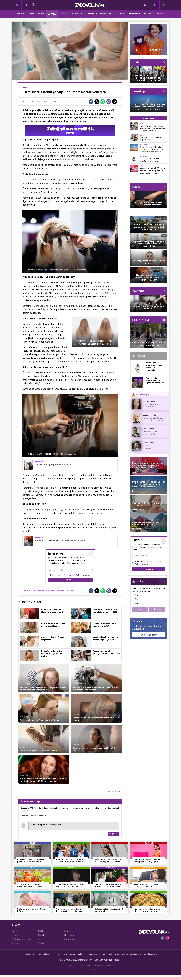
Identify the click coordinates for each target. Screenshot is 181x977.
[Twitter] (96, 101)
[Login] (145, 5)
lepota (53, 590)
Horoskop (76, 13)
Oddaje (160, 13)
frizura (74, 590)
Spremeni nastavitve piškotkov (104, 954)
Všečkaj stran (150, 634)
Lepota (52, 13)
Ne (136, 599)
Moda (41, 13)
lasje (47, 590)
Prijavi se (70, 580)
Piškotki (82, 954)
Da (136, 595)
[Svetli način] (154, 5)
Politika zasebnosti (131, 954)
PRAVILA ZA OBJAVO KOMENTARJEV (34, 816)
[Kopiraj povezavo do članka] (114, 101)
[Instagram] (33, 5)
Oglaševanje (29, 954)
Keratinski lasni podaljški (33, 590)
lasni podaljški (63, 590)
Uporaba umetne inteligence (108, 960)
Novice (20, 13)
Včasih (138, 603)
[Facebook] (26, 5)
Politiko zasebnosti (83, 575)
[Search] (164, 5)
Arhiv (163, 581)
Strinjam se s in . (70, 575)
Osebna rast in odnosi (98, 13)
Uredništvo (43, 954)
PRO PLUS (56, 954)
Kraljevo (148, 13)
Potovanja (134, 13)
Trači (31, 13)
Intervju (119, 13)
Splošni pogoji (150, 954)
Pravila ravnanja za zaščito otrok (75, 960)
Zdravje (63, 13)
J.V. (27, 101)
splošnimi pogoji (67, 575)
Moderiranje (69, 954)
